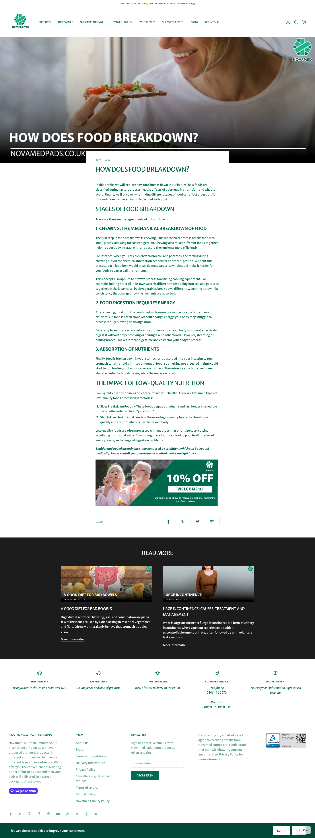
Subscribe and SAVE (92, 22)
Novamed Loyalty (121, 22)
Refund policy (85, 794)
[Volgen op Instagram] (29, 814)
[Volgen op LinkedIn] (77, 814)
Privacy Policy (85, 769)
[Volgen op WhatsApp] (86, 814)
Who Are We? (147, 22)
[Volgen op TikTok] (67, 814)
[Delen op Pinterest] (197, 522)
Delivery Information (90, 763)
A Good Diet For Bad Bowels (86, 609)
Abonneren (145, 775)
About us (82, 743)
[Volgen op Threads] (39, 814)
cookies (39, 831)
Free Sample (65, 22)
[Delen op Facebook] (168, 522)
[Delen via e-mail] (212, 522)
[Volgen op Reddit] (96, 814)
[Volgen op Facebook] (10, 814)
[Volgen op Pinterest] (48, 814)
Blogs (194, 22)
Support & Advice (172, 22)
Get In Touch (212, 22)
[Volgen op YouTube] (58, 814)
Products (45, 22)
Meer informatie (72, 639)
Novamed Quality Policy (93, 801)
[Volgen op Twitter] (20, 814)
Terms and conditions (91, 756)
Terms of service (87, 787)
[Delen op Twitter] (183, 522)
